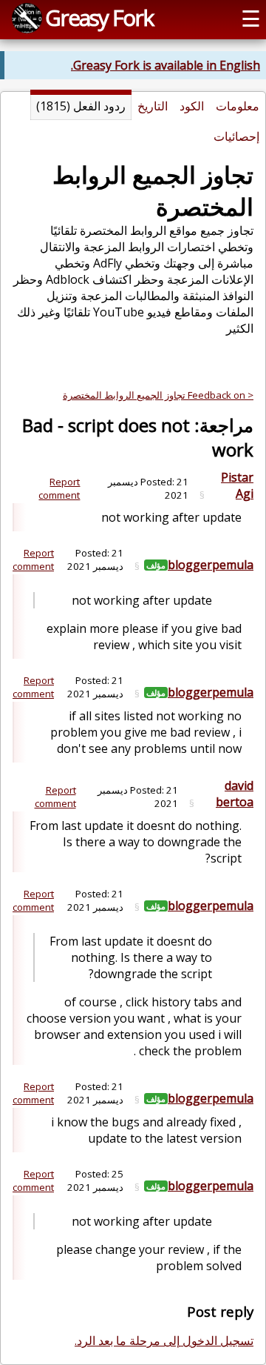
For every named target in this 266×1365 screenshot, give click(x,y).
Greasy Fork (99, 17)
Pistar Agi (237, 485)
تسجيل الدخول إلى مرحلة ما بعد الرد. (164, 1340)
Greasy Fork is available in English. (165, 65)
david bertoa (234, 793)
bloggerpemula (210, 565)
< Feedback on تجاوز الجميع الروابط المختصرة (158, 395)
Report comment (59, 488)
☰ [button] (251, 18)
